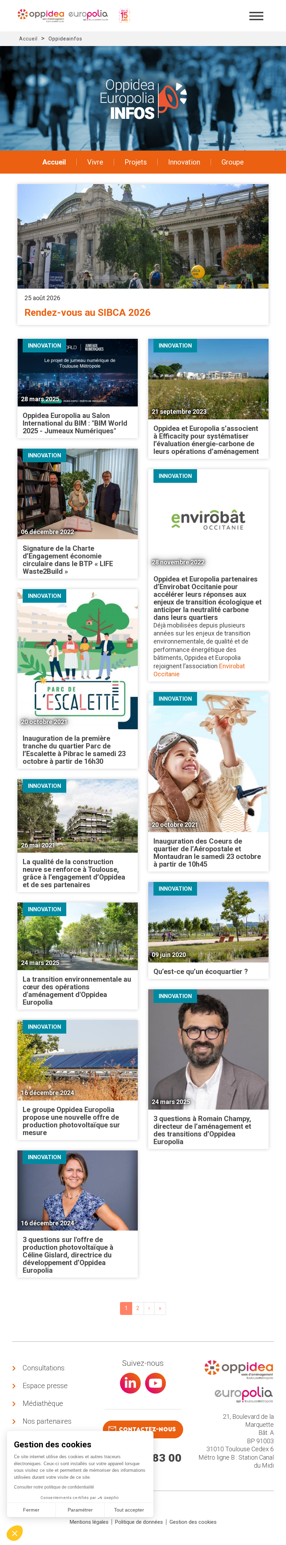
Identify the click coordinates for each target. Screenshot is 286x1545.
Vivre (95, 162)
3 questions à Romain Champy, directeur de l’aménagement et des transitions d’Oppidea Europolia (202, 1130)
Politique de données (139, 1522)
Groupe (232, 162)
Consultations (44, 1368)
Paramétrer (80, 1510)
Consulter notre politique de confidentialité (54, 1487)
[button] (14, 1533)
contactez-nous (147, 1429)
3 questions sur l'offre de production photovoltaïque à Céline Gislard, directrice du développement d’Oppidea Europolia (68, 1254)
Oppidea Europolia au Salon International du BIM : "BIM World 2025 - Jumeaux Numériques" (75, 423)
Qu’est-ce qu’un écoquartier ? (200, 971)
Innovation (184, 162)
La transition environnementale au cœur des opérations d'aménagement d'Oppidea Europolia (77, 990)
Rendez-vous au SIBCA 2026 (87, 312)
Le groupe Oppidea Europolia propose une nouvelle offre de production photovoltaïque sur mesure (71, 1121)
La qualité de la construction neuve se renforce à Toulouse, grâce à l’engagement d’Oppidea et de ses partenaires (74, 873)
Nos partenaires (47, 1421)
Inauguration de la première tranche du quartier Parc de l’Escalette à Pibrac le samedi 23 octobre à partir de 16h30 (74, 750)
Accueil (28, 38)
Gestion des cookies (193, 1522)
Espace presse (45, 1386)
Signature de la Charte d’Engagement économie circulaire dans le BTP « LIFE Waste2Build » (68, 560)
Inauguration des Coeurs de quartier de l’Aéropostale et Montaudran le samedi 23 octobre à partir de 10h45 (207, 852)
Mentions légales (89, 1522)
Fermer (31, 1510)
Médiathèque (43, 1403)
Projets (136, 162)
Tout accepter (129, 1510)
